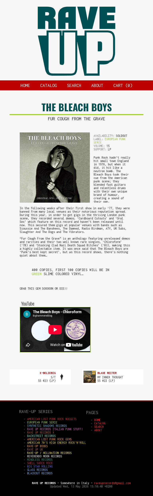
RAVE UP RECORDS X (40, 432)
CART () (122, 85)
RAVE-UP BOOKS (37, 446)
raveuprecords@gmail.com (112, 483)
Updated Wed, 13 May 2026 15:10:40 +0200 (81, 486)
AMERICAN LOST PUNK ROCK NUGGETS (51, 419)
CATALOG (48, 85)
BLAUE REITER (107, 373)
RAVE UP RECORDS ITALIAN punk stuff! (55, 429)
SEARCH (74, 85)
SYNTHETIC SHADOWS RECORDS (47, 425)
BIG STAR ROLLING (40, 466)
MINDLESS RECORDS (40, 459)
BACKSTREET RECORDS (41, 436)
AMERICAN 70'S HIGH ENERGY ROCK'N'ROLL (56, 442)
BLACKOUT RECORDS (40, 473)
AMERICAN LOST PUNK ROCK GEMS (49, 439)
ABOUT (97, 85)
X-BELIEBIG (48, 373)
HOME (25, 85)
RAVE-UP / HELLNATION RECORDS (49, 453)
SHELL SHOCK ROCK (40, 463)
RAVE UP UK (35, 449)
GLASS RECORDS (37, 469)
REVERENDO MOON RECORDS (44, 456)
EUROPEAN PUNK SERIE (42, 422)
